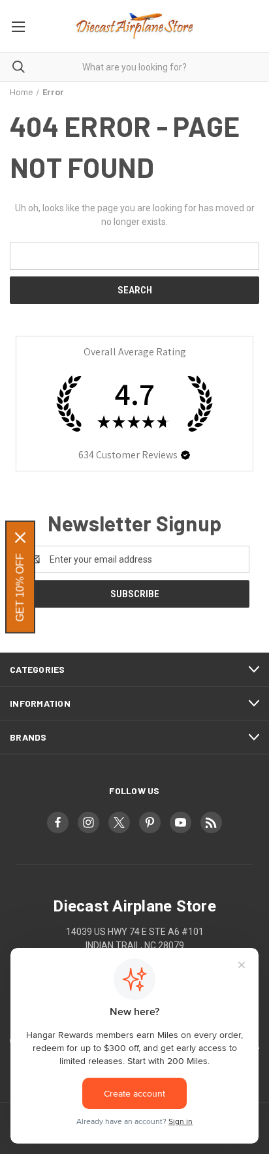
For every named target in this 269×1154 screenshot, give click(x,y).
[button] (185, 455)
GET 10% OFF (19, 588)
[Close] (20, 538)
